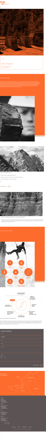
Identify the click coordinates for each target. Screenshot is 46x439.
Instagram (5, 423)
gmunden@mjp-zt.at (4, 402)
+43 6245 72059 (3, 413)
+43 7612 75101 (3, 401)
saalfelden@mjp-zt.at (4, 408)
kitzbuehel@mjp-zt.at (4, 420)
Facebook (8, 423)
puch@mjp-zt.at (3, 414)
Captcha (2, 355)
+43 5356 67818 (3, 419)
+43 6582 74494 (3, 407)
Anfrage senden (36, 365)
